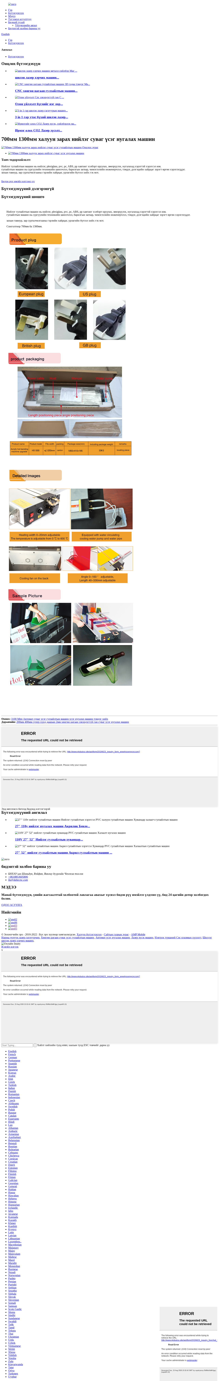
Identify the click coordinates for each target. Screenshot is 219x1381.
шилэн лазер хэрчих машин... (37, 77)
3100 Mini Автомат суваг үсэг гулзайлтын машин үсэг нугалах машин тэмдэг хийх (59, 718)
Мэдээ (11, 16)
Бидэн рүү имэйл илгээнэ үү (18, 181)
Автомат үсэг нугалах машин (112, 937)
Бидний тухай (16, 22)
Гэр (10, 10)
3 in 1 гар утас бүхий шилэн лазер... (41, 117)
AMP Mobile (138, 934)
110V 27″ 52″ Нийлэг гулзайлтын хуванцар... (49, 839)
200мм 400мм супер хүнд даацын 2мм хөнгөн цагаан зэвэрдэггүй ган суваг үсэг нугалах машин (72, 722)
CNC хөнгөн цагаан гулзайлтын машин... (46, 91)
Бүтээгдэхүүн (16, 13)
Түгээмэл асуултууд (19, 19)
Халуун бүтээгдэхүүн (89, 934)
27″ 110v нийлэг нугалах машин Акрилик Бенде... (52, 826)
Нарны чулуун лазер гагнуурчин (20, 937)
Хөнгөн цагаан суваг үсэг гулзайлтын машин (67, 937)
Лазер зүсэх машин (142, 937)
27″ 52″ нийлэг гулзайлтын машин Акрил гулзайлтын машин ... (63, 852)
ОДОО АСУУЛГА (11, 904)
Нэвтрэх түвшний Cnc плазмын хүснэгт (178, 937)
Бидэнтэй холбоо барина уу (24, 28)
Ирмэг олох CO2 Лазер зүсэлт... (38, 130)
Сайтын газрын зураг (116, 934)
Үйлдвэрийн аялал (26, 25)
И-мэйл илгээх (9, 946)
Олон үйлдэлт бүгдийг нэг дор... (39, 104)
